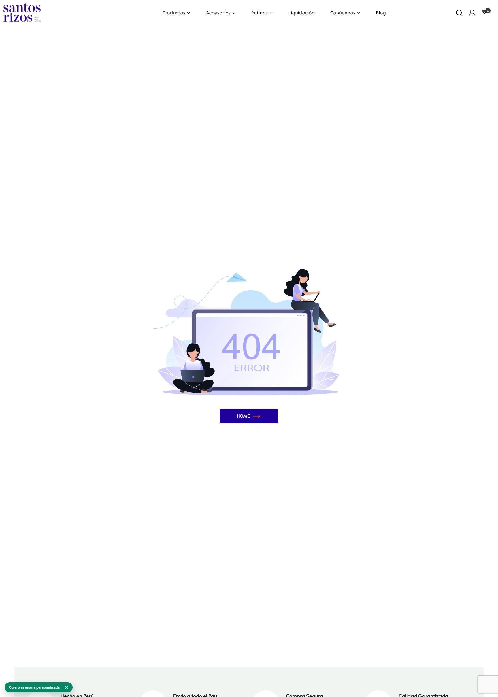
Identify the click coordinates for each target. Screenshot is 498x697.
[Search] (459, 12)
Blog (381, 13)
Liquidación (301, 13)
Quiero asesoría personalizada (34, 687)
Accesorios (218, 13)
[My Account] (472, 12)
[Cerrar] (66, 687)
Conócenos (343, 13)
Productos (174, 13)
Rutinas (259, 13)
